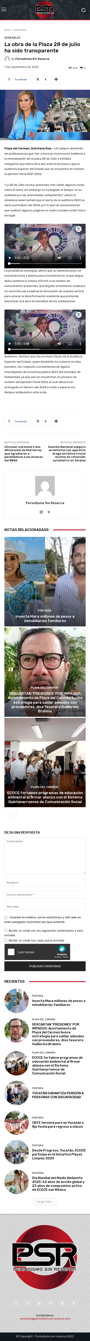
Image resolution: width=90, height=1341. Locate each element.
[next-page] (14, 815)
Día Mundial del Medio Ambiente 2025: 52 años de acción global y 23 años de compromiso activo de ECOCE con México (58, 1184)
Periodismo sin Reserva (32, 58)
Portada (44, 610)
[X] (48, 511)
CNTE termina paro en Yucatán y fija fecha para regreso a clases (58, 1125)
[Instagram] (41, 511)
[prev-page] (7, 815)
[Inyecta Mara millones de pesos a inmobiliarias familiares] (45, 581)
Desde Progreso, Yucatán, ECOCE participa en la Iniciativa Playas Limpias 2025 (59, 1154)
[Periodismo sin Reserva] (7, 59)
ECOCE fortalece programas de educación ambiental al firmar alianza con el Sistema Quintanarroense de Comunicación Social (45, 797)
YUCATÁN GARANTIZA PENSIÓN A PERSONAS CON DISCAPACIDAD (58, 1095)
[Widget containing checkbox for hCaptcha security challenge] (37, 952)
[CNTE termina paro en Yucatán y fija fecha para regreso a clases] (16, 1122)
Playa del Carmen (44, 687)
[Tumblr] (62, 1303)
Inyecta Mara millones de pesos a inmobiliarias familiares (45, 618)
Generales (20, 30)
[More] (56, 79)
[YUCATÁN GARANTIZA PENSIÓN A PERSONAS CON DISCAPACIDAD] (16, 1093)
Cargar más (43, 1201)
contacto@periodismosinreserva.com (45, 1318)
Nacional (38, 1173)
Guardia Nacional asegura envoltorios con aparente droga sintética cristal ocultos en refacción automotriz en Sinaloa (67, 453)
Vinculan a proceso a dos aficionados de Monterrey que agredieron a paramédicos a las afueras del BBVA (23, 453)
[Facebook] (16, 1303)
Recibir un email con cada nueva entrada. (37, 940)
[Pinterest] (51, 1303)
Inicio (7, 30)
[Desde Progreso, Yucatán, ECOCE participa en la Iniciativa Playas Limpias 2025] (16, 1152)
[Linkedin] (39, 1303)
